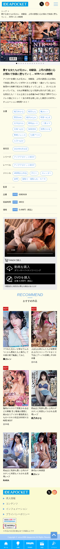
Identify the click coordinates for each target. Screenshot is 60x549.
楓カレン (44, 112)
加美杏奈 (32, 129)
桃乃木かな (19, 112)
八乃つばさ (19, 141)
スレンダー (46, 173)
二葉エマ (46, 123)
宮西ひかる (45, 129)
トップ (4, 11)
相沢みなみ (31, 117)
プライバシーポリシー (18, 514)
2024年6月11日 (20, 149)
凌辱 (16, 179)
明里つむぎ (45, 117)
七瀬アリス (35, 135)
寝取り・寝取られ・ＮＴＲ (34, 179)
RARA (6, 480)
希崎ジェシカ (20, 135)
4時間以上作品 (20, 173)
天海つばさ (19, 129)
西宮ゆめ (18, 117)
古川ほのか (19, 123)
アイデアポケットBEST (24, 157)
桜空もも (32, 112)
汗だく (34, 173)
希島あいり (33, 123)
